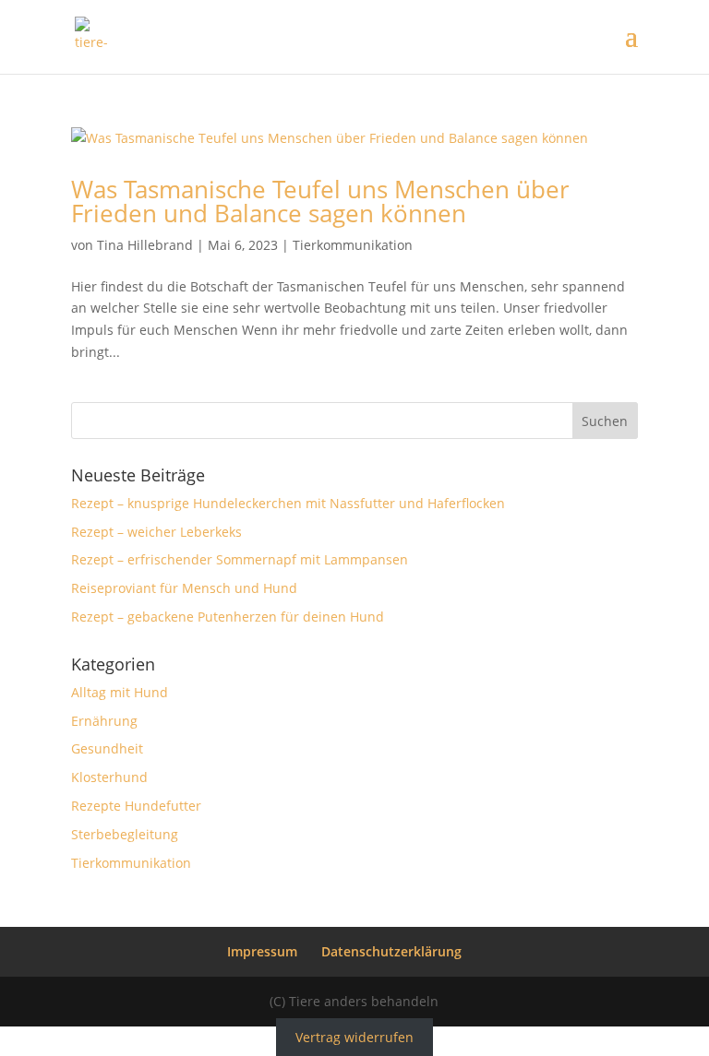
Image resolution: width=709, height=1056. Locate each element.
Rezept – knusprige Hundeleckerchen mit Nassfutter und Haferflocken (288, 503)
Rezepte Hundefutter (136, 805)
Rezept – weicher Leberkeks (156, 531)
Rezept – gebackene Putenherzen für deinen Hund (227, 616)
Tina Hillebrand (145, 245)
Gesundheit (107, 748)
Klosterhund (109, 777)
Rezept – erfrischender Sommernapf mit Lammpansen (239, 559)
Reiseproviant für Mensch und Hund (184, 588)
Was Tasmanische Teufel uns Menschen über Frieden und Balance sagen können (320, 201)
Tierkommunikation (353, 245)
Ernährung (104, 721)
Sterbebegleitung (124, 834)
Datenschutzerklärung (391, 951)
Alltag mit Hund (119, 692)
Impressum (262, 951)
